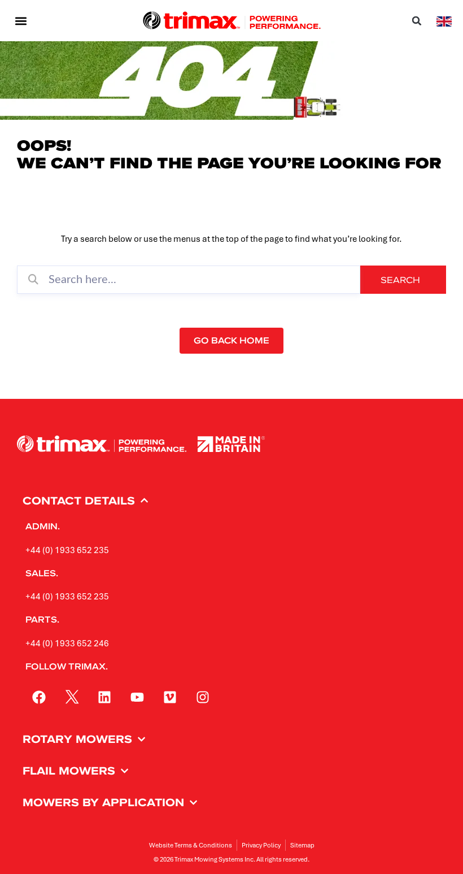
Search (400, 279)
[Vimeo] (170, 697)
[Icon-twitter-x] (71, 697)
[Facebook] (39, 697)
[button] (20, 20)
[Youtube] (137, 697)
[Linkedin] (104, 697)
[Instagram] (202, 697)
